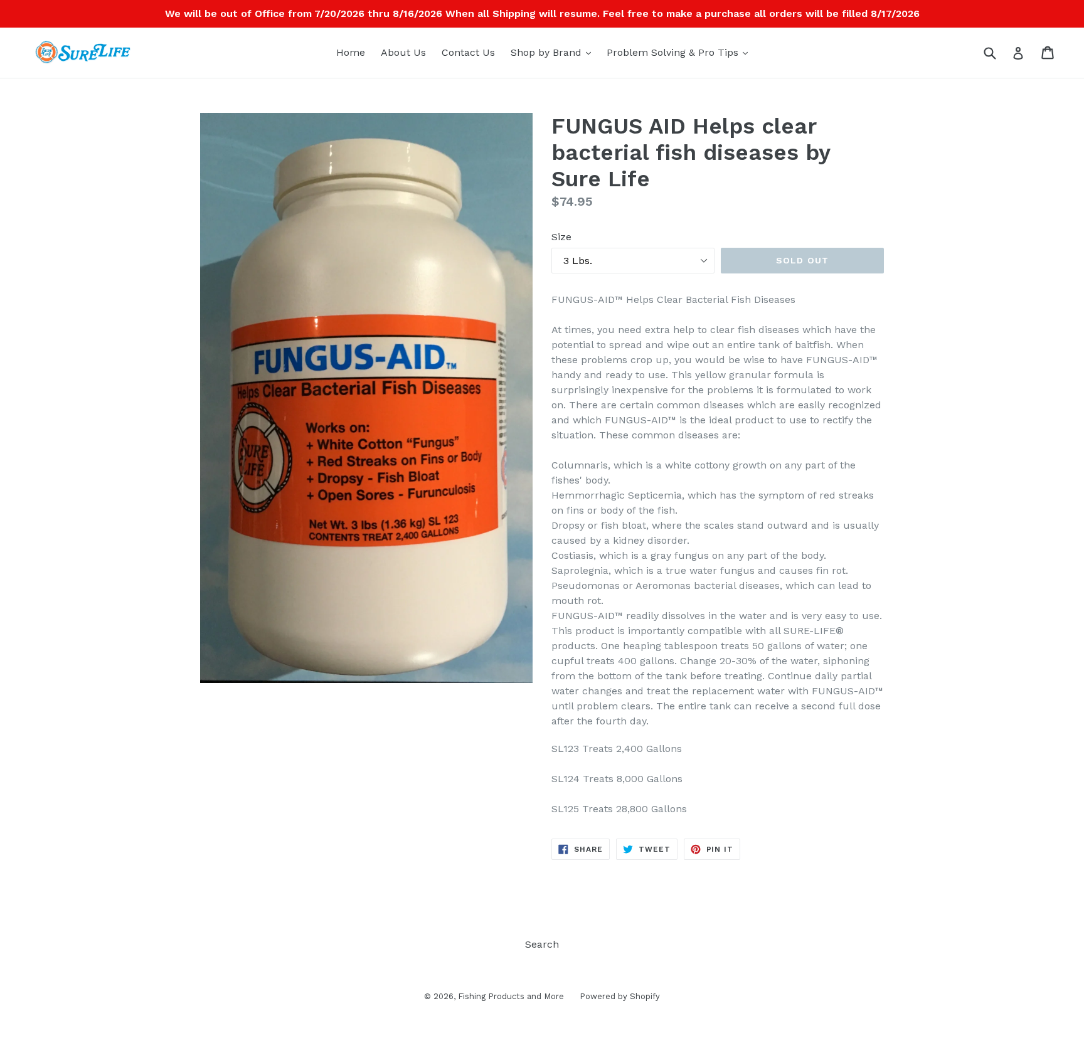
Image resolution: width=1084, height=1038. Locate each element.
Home (350, 52)
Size (561, 237)
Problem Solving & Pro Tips (680, 52)
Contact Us (468, 52)
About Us (403, 52)
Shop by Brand (554, 52)
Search (542, 944)
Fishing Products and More (511, 996)
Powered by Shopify (620, 996)
